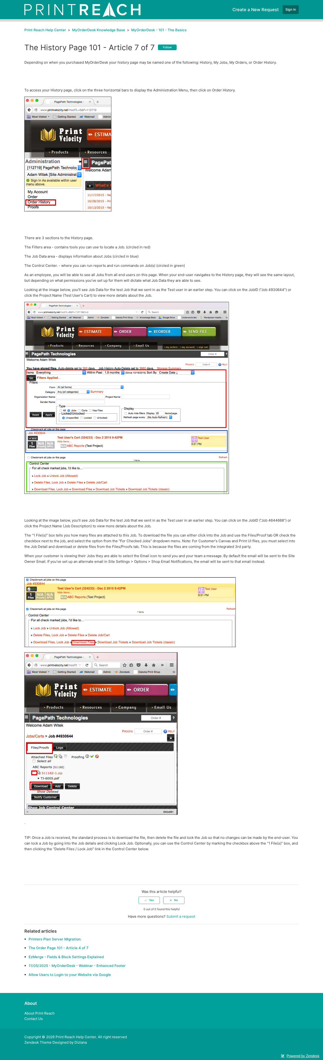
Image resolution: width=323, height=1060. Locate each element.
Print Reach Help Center (45, 30)
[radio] (149, 900)
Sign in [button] (290, 9)
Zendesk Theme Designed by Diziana (55, 1042)
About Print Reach (39, 1013)
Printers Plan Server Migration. (55, 939)
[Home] (82, 9)
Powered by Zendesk (303, 1056)
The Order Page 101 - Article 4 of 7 (58, 948)
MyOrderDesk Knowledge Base (98, 30)
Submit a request (180, 916)
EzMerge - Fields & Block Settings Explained (66, 957)
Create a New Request (255, 9)
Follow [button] (167, 47)
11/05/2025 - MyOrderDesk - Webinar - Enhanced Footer (77, 965)
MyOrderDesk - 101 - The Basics (159, 30)
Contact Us (33, 1018)
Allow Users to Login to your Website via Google (70, 974)
